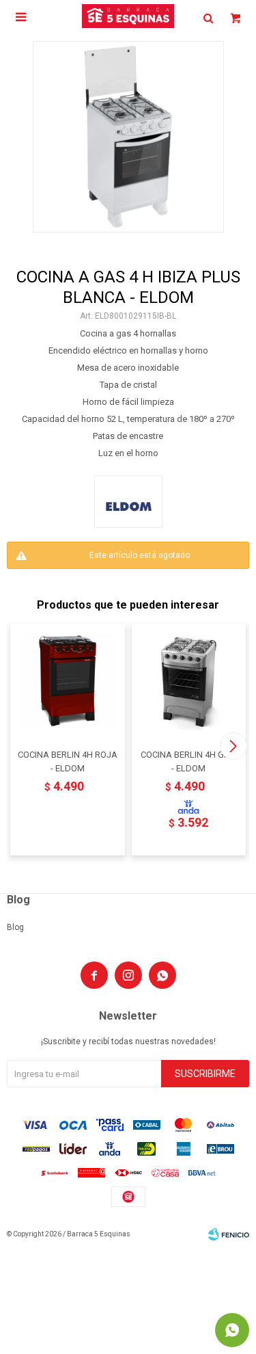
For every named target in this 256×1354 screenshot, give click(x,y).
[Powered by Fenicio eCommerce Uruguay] (228, 1234)
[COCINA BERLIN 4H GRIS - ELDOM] (189, 681)
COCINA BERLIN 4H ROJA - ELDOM (67, 761)
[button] (233, 746)
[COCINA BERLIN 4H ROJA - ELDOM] (67, 681)
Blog (15, 927)
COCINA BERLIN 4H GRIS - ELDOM (189, 761)
